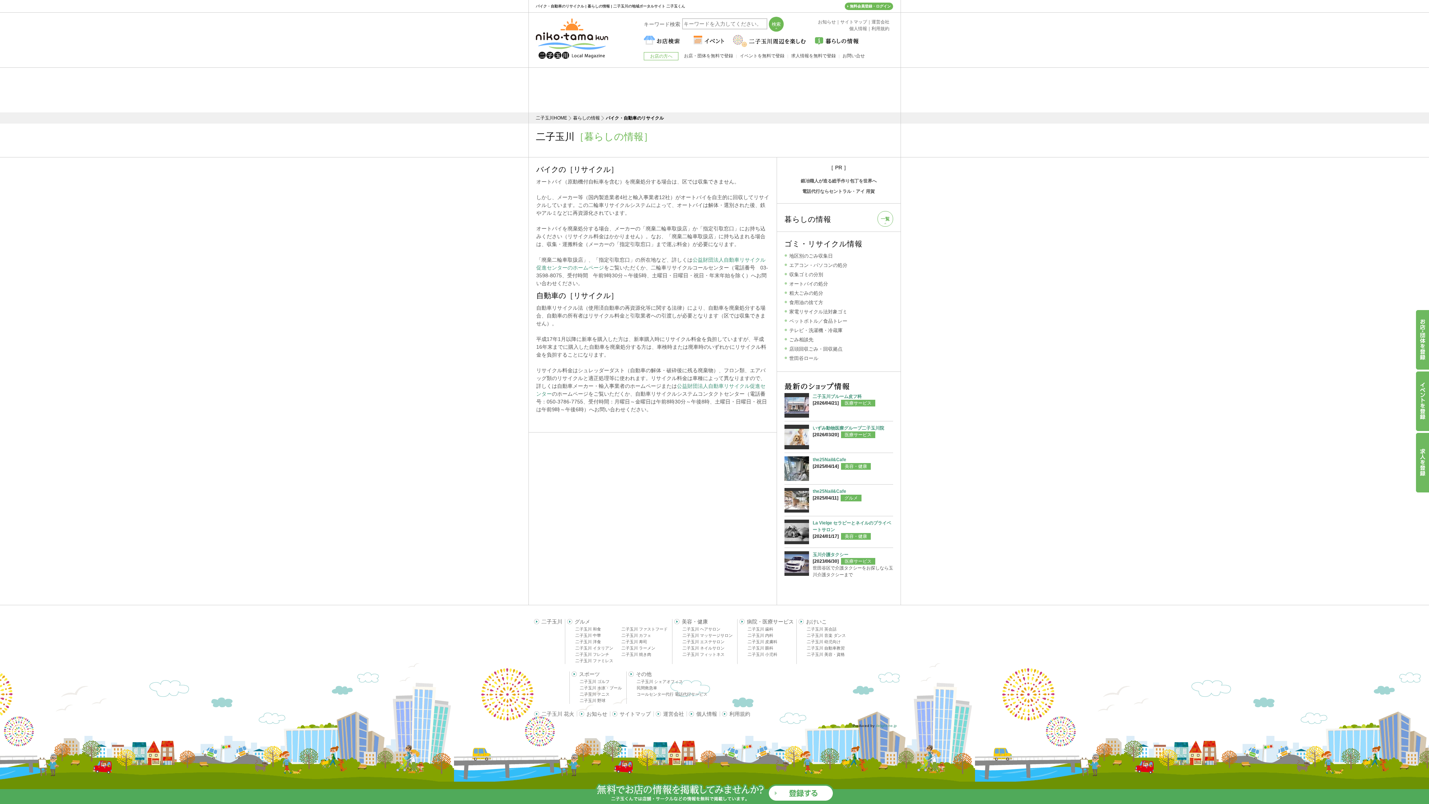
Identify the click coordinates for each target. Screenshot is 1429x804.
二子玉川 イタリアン (594, 648)
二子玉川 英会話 (822, 629)
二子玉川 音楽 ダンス (826, 635)
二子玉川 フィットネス (703, 654)
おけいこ (816, 622)
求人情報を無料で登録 (813, 55)
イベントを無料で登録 (762, 55)
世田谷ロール (803, 358)
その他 (644, 674)
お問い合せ (854, 55)
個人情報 (706, 714)
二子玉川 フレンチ (592, 654)
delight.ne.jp (886, 726)
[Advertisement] (714, 90)
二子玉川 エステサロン (703, 641)
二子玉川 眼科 (760, 648)
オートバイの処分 (808, 284)
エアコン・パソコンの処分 (818, 265)
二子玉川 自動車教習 (826, 648)
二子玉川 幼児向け (824, 641)
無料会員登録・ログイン (870, 6)
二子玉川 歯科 (760, 629)
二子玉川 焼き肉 (636, 654)
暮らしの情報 (586, 118)
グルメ (851, 498)
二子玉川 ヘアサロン (701, 629)
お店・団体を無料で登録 (708, 55)
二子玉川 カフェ (636, 635)
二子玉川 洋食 (588, 641)
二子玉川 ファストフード (644, 629)
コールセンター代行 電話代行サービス (672, 694)
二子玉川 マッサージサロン (707, 635)
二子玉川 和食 (588, 629)
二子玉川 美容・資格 (826, 654)
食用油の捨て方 (806, 302)
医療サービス (858, 403)
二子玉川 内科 (760, 635)
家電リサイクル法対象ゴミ (818, 312)
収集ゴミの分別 (806, 274)
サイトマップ (635, 714)
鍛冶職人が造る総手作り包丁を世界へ (839, 181)
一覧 (885, 218)
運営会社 (673, 714)
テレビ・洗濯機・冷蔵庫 (816, 330)
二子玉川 (551, 622)
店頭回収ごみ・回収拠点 (816, 349)
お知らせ (596, 714)
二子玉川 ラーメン (638, 648)
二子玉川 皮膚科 (762, 641)
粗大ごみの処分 (806, 293)
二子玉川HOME (551, 118)
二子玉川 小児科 (762, 654)
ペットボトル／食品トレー (818, 321)
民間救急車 (647, 688)
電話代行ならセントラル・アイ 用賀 (838, 191)
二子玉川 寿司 (634, 641)
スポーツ (589, 674)
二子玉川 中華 (588, 635)
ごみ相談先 (801, 339)
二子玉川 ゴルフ (595, 681)
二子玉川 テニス (595, 694)
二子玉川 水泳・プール (601, 688)
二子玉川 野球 (592, 700)
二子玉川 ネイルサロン (703, 648)
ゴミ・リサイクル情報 (823, 244)
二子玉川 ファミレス (594, 660)
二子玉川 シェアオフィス (660, 681)
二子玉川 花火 (557, 714)
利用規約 (739, 714)
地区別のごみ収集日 (811, 256)
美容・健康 (856, 466)
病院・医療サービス (770, 622)
